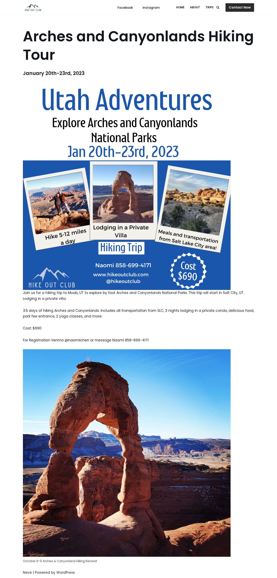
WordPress (65, 572)
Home (180, 7)
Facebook (125, 7)
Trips (210, 7)
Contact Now (240, 7)
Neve (27, 572)
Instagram (151, 7)
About (195, 7)
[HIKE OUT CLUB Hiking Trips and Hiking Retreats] (33, 7)
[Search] (217, 7)
